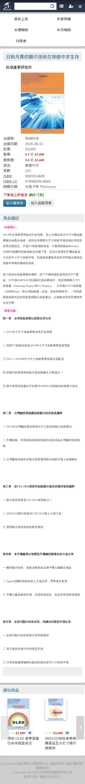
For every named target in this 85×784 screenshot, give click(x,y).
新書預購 (64, 18)
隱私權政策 (74, 763)
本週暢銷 (21, 29)
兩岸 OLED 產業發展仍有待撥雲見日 (23, 741)
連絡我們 (57, 763)
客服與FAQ (40, 763)
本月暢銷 (64, 29)
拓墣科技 (32, 138)
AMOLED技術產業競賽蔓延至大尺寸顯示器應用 (60, 743)
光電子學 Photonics (40, 186)
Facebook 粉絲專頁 (15, 763)
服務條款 (42, 767)
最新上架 (21, 18)
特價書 (21, 40)
